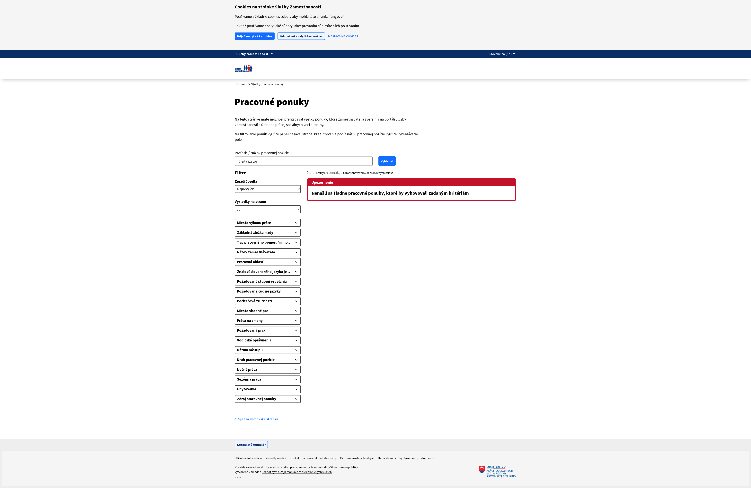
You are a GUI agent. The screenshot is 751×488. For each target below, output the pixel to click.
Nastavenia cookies (343, 36)
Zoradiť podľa (246, 181)
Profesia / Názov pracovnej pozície (262, 152)
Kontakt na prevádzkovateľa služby (313, 458)
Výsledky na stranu (250, 201)
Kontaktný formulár (251, 445)
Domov (240, 84)
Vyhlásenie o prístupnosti (417, 458)
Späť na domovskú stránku (258, 419)
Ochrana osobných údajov (357, 458)
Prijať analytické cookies (254, 36)
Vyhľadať (387, 161)
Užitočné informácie (248, 458)
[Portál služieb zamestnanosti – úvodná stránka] (244, 72)
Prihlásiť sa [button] (508, 67)
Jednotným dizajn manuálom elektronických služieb (297, 472)
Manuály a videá (275, 458)
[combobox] (304, 161)
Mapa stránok (387, 458)
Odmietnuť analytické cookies (301, 36)
